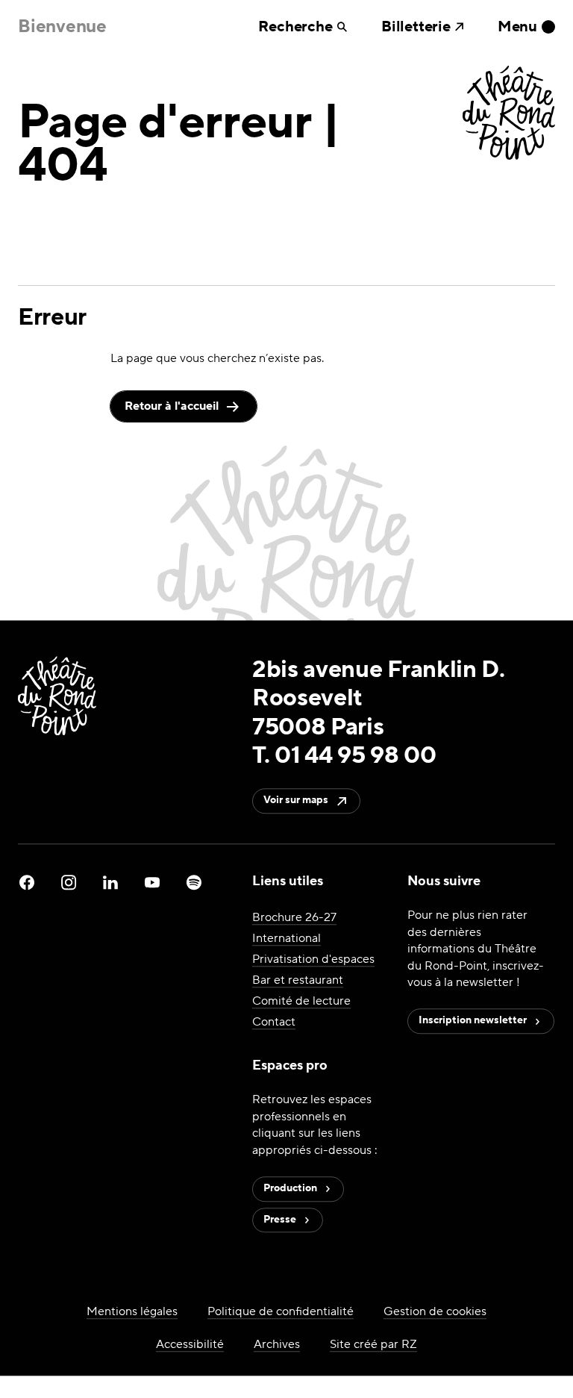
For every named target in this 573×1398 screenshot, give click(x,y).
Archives (277, 1344)
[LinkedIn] (110, 882)
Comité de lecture (301, 1001)
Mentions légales (132, 1311)
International (286, 939)
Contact (273, 1022)
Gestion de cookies (434, 1311)
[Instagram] (69, 882)
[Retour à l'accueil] (509, 114)
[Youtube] (152, 882)
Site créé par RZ (373, 1344)
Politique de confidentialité (280, 1311)
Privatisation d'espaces (313, 959)
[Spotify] (194, 882)
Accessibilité (190, 1344)
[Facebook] (27, 882)
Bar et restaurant (297, 980)
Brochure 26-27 (294, 918)
